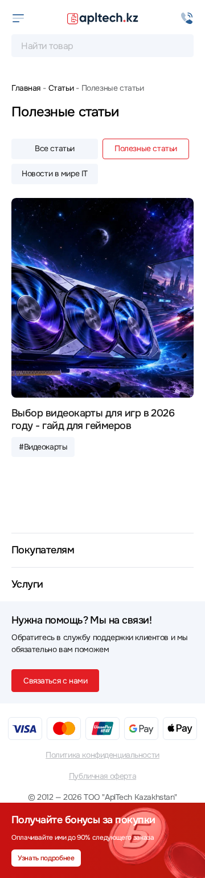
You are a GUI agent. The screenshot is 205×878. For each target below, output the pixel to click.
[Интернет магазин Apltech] (102, 18)
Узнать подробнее (46, 858)
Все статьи (55, 148)
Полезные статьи (145, 148)
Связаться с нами (55, 680)
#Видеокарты (43, 447)
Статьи (60, 88)
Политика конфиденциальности (102, 755)
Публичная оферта (102, 776)
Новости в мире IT (55, 173)
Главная (25, 88)
